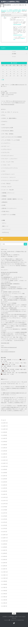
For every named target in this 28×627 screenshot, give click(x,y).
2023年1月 (4, 457)
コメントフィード (6, 229)
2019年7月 (4, 587)
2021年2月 (4, 528)
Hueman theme (21, 620)
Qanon (3, 124)
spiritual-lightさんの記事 (7, 127)
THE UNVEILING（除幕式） (8, 130)
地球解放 (4, 196)
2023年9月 (4, 432)
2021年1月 (4, 531)
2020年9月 (4, 544)
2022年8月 (4, 472)
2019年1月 (4, 606)
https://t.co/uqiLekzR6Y (17, 24)
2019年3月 (4, 600)
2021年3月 (4, 525)
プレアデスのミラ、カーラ (8, 174)
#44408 (25, 14)
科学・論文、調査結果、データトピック (10, 359)
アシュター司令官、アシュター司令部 (11, 140)
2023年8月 (4, 435)
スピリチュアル (5, 152)
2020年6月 (4, 553)
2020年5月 (4, 556)
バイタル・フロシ (6, 165)
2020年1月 (4, 568)
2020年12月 (5, 534)
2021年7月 (4, 513)
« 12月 (2, 79)
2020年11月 (5, 537)
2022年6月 (4, 478)
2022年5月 (4, 482)
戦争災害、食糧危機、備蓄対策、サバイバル (12, 199)
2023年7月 (4, 438)
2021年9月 (4, 506)
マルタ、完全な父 (6, 183)
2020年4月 (4, 559)
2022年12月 (5, 460)
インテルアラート (6, 143)
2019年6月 (4, 590)
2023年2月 (4, 454)
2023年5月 (4, 444)
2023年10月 (5, 429)
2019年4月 (4, 596)
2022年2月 (4, 491)
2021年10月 (5, 503)
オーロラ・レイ (5, 146)
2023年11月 (5, 426)
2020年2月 (4, 565)
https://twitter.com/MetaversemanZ (9, 347)
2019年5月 (4, 593)
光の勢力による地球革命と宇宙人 (10, 1)
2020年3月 (4, 562)
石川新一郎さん (5, 211)
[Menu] (26, 1)
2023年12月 (5, 423)
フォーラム (6, 9)
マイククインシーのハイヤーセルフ (10, 180)
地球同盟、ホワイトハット (8, 192)
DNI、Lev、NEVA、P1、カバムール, (10, 112)
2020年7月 (4, 550)
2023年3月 (4, 450)
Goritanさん (4, 121)
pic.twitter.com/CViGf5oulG (17, 34)
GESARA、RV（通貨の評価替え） (9, 118)
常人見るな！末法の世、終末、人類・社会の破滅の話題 (14, 372)
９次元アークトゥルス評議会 (8, 214)
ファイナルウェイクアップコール (10, 168)
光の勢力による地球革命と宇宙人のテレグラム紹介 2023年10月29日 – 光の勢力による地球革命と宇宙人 (14, 409)
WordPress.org (5, 232)
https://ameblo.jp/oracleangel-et (8, 351)
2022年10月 (5, 466)
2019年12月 (5, 572)
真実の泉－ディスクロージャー (9, 208)
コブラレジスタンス (6, 149)
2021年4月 (4, 522)
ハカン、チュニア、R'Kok (8, 161)
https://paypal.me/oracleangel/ (7, 104)
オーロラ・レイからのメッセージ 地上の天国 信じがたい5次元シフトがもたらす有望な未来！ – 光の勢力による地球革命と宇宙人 (13, 401)
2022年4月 (4, 485)
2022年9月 (4, 469)
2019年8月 (4, 584)
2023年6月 (4, 441)
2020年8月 (4, 547)
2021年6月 (4, 516)
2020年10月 (5, 541)
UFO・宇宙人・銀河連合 (7, 133)
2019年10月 (5, 578)
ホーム (2, 9)
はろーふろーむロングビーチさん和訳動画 (12, 137)
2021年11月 (5, 500)
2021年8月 (4, 509)
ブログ (3, 171)
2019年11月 (5, 575)
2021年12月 (5, 497)
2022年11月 (5, 463)
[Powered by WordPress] (9, 620)
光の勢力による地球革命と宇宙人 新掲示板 (17, 9)
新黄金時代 (4, 202)
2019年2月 (4, 603)
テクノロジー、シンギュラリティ (10, 158)
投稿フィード (5, 226)
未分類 (3, 205)
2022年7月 (4, 475)
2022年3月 (4, 488)
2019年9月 (4, 581)
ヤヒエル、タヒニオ (6, 186)
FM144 (3, 115)
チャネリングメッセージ (7, 155)
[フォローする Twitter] (26, 48)
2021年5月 (4, 519)
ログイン (4, 223)
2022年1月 (4, 494)
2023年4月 (4, 447)
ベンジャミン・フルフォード (8, 177)
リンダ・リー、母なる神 (7, 189)
